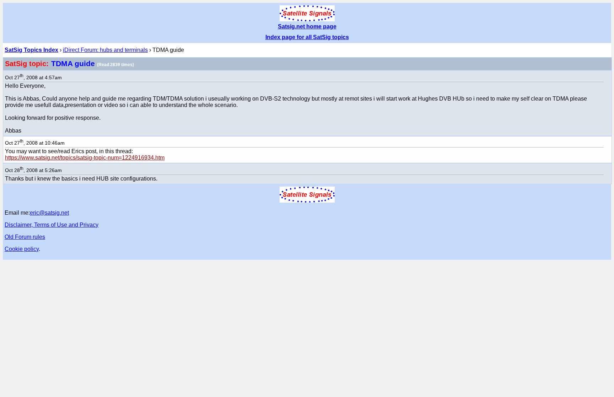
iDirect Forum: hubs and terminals (105, 50)
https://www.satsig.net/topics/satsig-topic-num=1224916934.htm (85, 158)
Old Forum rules (25, 237)
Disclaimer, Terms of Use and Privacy (51, 225)
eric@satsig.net (49, 213)
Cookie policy (22, 249)
